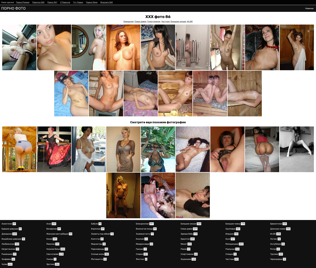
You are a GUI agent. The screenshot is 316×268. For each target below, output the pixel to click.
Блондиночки (144, 224)
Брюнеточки (278, 224)
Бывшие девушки (11, 229)
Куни (230, 239)
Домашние (128, 21)
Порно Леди (92, 2)
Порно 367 (52, 2)
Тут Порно (78, 2)
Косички (141, 239)
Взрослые (97, 229)
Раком (185, 249)
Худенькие (188, 259)
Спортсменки (153, 21)
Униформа (8, 259)
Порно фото (13, 8)
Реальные (232, 249)
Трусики (276, 254)
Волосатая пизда (146, 229)
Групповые (233, 229)
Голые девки (140, 21)
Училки (51, 259)
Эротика (52, 264)
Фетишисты (98, 259)
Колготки (97, 239)
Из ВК (190, 21)
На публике (277, 244)
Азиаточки (8, 224)
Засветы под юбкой (102, 234)
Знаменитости (144, 234)
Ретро (274, 249)
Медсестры (98, 244)
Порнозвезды (99, 249)
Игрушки (232, 234)
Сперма (141, 254)
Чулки (7, 264)
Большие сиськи (178, 21)
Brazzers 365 (106, 2)
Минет (186, 244)
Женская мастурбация (59, 234)
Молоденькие (234, 244)
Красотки (187, 239)
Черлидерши (278, 259)
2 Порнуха (65, 2)
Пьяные (141, 249)
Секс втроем (54, 254)
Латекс (275, 239)
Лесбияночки (10, 244)
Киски (51, 239)
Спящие (231, 254)
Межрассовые (144, 244)
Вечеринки (53, 229)
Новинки (309, 8)
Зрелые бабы (189, 234)
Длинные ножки (280, 229)
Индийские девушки (13, 239)
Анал (51, 224)
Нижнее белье (55, 249)
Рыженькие (9, 254)
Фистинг (141, 259)
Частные (165, 21)
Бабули (96, 224)
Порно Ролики (22, 2)
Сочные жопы (99, 254)
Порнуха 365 (38, 2)
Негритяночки (10, 249)
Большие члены (235, 224)
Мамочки (52, 244)
